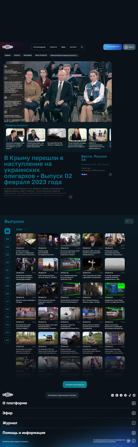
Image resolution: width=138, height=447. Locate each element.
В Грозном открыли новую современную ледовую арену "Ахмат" (69, 375)
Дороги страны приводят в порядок (25, 301)
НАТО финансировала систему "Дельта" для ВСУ (47, 276)
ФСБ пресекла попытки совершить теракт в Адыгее (46, 302)
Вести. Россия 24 (41, 55)
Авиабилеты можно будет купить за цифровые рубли (115, 301)
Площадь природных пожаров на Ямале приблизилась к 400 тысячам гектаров (112, 278)
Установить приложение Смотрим (62, 395)
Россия (106, 164)
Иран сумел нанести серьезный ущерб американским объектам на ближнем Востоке (26, 376)
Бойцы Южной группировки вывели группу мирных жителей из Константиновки (70, 352)
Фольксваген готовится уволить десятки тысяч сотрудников (91, 326)
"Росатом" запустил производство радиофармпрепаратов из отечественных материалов (69, 328)
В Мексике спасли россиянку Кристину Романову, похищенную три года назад (113, 253)
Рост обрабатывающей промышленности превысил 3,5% (68, 277)
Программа (28, 55)
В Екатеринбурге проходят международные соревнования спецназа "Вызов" (48, 327)
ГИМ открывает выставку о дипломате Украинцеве (92, 276)
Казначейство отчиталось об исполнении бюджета (69, 301)
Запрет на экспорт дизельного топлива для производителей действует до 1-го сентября (114, 327)
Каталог (17, 55)
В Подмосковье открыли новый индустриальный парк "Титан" (114, 375)
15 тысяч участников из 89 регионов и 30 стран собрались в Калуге (69, 252)
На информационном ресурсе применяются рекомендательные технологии (109, 441)
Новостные (86, 168)
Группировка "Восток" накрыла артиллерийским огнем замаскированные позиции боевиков (47, 352)
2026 (26, 229)
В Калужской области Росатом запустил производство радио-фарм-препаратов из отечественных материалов (46, 378)
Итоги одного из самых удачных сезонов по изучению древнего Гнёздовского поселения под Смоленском (25, 352)
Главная (7, 55)
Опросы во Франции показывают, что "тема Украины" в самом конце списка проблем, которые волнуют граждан (114, 352)
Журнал (10, 423)
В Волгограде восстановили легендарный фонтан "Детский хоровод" (45, 253)
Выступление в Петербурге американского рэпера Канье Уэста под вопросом (92, 376)
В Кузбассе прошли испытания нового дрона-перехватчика (92, 351)
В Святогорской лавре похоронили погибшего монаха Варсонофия (24, 277)
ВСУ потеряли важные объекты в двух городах (91, 301)
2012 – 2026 (97, 164)
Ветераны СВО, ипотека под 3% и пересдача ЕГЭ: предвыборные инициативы (91, 253)
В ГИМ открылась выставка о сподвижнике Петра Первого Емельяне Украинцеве (25, 253)
